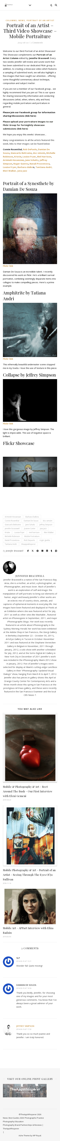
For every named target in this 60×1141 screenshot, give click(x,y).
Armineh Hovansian (13, 160)
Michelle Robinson (12, 536)
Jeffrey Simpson (45, 524)
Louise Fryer (29, 156)
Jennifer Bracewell (14, 550)
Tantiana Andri (11, 544)
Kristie (17, 156)
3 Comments (36, 42)
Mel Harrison (44, 156)
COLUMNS (11, 20)
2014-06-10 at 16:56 (23, 988)
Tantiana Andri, (44, 167)
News (21, 20)
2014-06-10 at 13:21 (23, 961)
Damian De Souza (31, 520)
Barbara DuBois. (32, 517)
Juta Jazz (22, 170)
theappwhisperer (28, 544)
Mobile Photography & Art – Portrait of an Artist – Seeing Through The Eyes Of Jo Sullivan (29, 874)
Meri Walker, (10, 170)
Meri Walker (49, 532)
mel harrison (34, 532)
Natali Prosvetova (40, 163)
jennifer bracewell (12, 528)
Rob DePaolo (30, 149)
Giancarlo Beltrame (21, 152)
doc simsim (39, 152)
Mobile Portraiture (31, 536)
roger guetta (44, 540)
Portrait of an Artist (40, 20)
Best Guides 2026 (16, 1118)
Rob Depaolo (29, 540)
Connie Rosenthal (12, 520)
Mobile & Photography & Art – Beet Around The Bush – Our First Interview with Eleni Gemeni (27, 791)
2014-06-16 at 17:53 (23, 1029)
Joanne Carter (29, 528)
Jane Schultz (31, 160)
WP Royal (37, 1135)
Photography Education (13, 1121)
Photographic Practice (34, 1118)
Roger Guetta (20, 163)
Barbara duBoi (25, 167)
